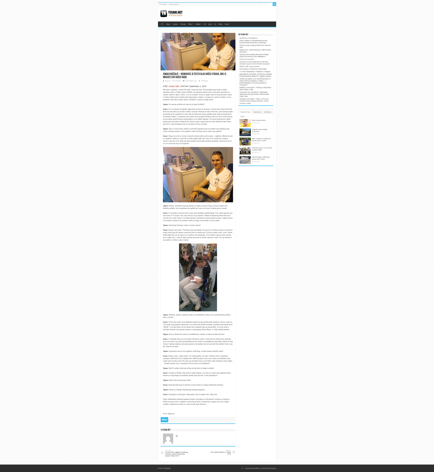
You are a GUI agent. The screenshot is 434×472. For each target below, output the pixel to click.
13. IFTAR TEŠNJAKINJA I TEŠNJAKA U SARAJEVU (254, 71)
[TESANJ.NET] (171, 13)
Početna (162, 23)
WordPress (257, 468)
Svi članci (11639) (245, 103)
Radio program (174, 4)
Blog (167, 24)
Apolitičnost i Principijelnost (248, 38)
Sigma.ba (171, 414)
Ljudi (195, 81)
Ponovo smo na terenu (246, 59)
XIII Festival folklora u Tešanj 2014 (221, 452)
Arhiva (220, 24)
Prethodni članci (245, 112)
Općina (175, 24)
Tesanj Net (168, 81)
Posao (227, 24)
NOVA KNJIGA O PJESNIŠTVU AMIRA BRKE (253, 69)
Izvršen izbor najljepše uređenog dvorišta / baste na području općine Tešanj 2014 (176, 453)
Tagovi (242, 116)
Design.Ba (273, 468)
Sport (210, 24)
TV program (163, 4)
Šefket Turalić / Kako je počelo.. (249, 66)
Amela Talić (174, 86)
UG (205, 24)
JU (215, 24)
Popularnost (257, 112)
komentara (267, 112)
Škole (190, 24)
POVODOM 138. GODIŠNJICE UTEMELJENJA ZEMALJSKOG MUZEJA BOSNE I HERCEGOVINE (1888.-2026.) (254, 94)
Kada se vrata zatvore (259, 120)
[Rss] (242, 468)
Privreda (183, 24)
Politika (198, 24)
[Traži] (274, 4)
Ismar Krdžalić (189, 81)
